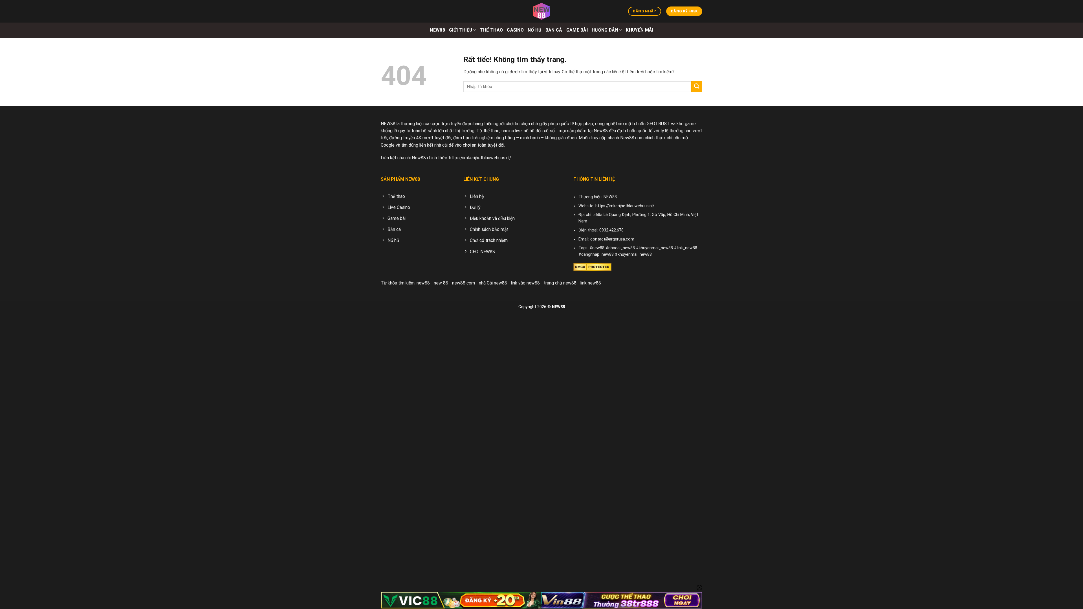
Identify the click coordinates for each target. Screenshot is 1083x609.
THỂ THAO (491, 30)
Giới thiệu (460, 30)
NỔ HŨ (535, 30)
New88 (437, 30)
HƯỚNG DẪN (605, 30)
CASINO (515, 30)
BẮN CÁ (553, 30)
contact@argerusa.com (612, 239)
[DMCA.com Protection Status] (592, 266)
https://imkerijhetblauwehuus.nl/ (480, 157)
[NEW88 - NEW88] (541, 11)
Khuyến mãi (639, 30)
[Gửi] (696, 86)
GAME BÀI (577, 30)
